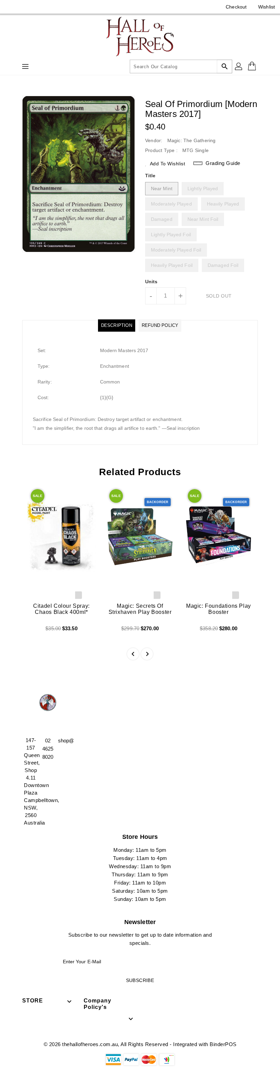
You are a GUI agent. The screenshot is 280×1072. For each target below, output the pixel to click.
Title (150, 175)
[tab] (116, 325)
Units (151, 281)
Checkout (236, 7)
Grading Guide (223, 163)
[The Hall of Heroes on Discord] (24, 7)
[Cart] (253, 66)
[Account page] (239, 66)
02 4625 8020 (47, 749)
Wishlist (266, 7)
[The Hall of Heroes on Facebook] (11, 7)
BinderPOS (223, 1044)
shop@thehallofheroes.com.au (65, 740)
